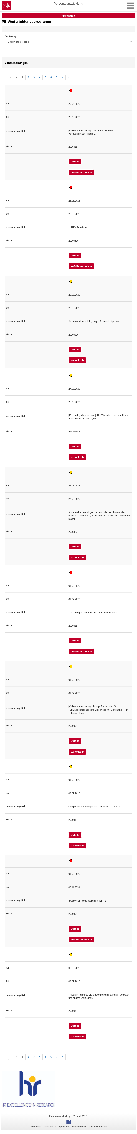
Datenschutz (49, 1126)
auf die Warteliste (81, 172)
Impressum (63, 1126)
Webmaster (35, 1126)
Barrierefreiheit (79, 1126)
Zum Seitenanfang (97, 1126)
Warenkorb (77, 360)
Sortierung (10, 36)
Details (75, 161)
